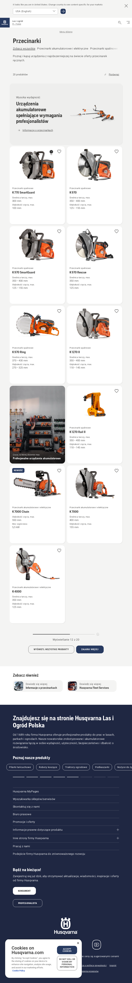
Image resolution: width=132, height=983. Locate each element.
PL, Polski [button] (16, 24)
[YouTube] (96, 945)
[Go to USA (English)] (63, 11)
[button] (59, 151)
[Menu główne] (5, 22)
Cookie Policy (18, 970)
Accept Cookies (67, 950)
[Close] (78, 943)
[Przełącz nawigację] (128, 23)
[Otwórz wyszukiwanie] (120, 23)
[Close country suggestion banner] (126, 5)
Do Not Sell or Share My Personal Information (67, 963)
